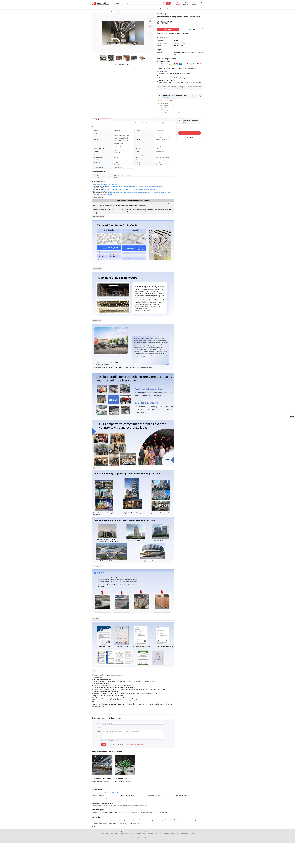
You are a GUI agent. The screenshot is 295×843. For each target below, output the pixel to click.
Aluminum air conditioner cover (127, 795)
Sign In (159, 112)
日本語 (164, 833)
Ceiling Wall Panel (177, 820)
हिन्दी (168, 833)
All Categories (97, 8)
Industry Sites (157, 831)
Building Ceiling (152, 820)
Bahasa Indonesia (190, 833)
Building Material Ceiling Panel (191, 820)
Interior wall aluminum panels (155, 795)
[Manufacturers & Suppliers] (100, 3)
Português (122, 833)
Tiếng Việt (182, 833)
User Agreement (156, 837)
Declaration (163, 837)
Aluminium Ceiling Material (99, 823)
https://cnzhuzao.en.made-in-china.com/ (107, 184)
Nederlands (150, 833)
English (111, 833)
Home (93, 11)
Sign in (201, 4)
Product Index (174, 831)
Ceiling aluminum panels (181, 795)
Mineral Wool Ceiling (119, 812)
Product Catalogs (114, 792)
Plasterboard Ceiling (107, 812)
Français (127, 833)
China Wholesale (141, 831)
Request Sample (185, 33)
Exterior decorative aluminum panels (100, 798)
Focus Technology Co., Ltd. (137, 837)
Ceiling (110, 11)
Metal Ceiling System (132, 812)
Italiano (139, 833)
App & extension (184, 8)
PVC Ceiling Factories (141, 820)
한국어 (160, 833)
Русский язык (134, 833)
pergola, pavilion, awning (98, 795)
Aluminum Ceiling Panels (126, 11)
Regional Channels (166, 831)
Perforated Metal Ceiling (161, 812)
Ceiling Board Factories (112, 820)
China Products (117, 831)
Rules (202, 8)
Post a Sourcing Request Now (135, 744)
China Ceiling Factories (98, 820)
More (93, 826)
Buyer (167, 8)
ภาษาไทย (173, 833)
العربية (155, 833)
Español (116, 833)
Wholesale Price (149, 831)
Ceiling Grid (96, 812)
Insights (186, 831)
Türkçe (177, 833)
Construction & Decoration (101, 11)
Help (175, 8)
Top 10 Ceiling (112, 823)
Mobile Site (181, 831)
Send (104, 744)
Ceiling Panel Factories (127, 820)
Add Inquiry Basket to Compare (123, 64)
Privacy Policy (170, 837)
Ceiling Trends (122, 823)
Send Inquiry (167, 29)
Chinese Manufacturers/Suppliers (129, 831)
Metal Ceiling (116, 11)
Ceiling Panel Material (164, 820)
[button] (170, 122)
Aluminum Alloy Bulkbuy (134, 823)
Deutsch (144, 833)
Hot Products (110, 831)
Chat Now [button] (192, 29)
